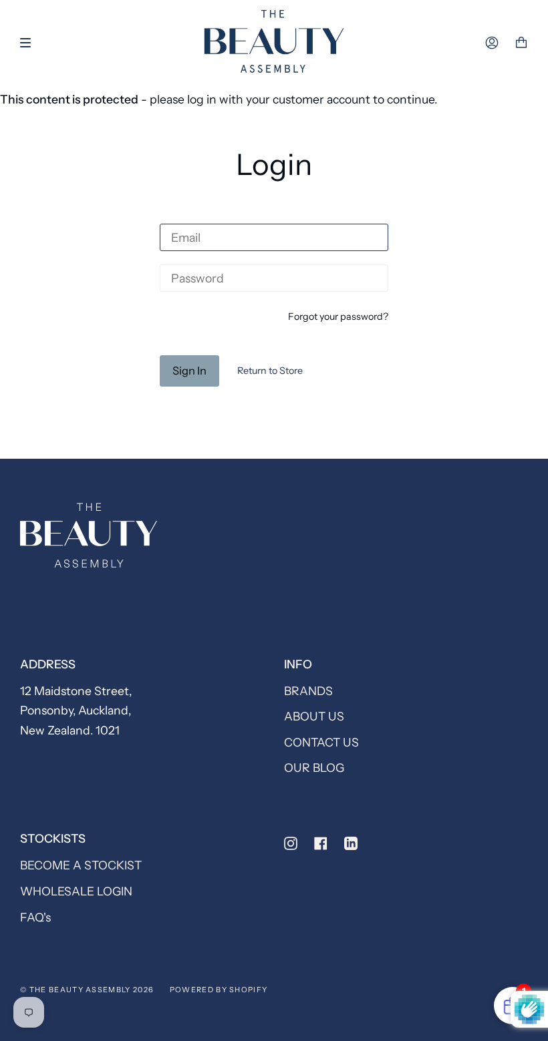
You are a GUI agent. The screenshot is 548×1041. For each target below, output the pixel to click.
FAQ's (35, 917)
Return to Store (270, 371)
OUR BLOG (314, 768)
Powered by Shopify (219, 989)
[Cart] (521, 42)
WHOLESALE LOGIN (76, 891)
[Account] (492, 42)
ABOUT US (314, 716)
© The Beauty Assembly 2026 (87, 989)
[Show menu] (30, 43)
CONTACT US (321, 742)
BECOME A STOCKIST (81, 865)
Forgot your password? (338, 317)
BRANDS (308, 691)
